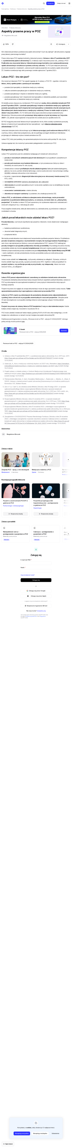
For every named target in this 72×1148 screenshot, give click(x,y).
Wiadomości (6, 472)
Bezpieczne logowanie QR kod (37, 606)
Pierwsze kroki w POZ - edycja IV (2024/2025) (18, 343)
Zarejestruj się (41, 611)
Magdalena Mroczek (10, 35)
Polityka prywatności (31, 616)
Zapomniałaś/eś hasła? (28, 575)
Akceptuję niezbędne (40, 1133)
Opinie (34, 472)
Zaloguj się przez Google (37, 591)
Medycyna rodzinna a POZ (41, 470)
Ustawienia (55, 1133)
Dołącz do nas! (61, 3)
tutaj (23, 321)
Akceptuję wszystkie (22, 1133)
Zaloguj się (50, 3)
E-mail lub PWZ (26, 560)
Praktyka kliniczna (15, 28)
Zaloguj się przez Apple (38, 596)
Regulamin (43, 616)
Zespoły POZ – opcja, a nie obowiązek (15, 470)
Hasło (23, 567)
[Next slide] (68, 459)
